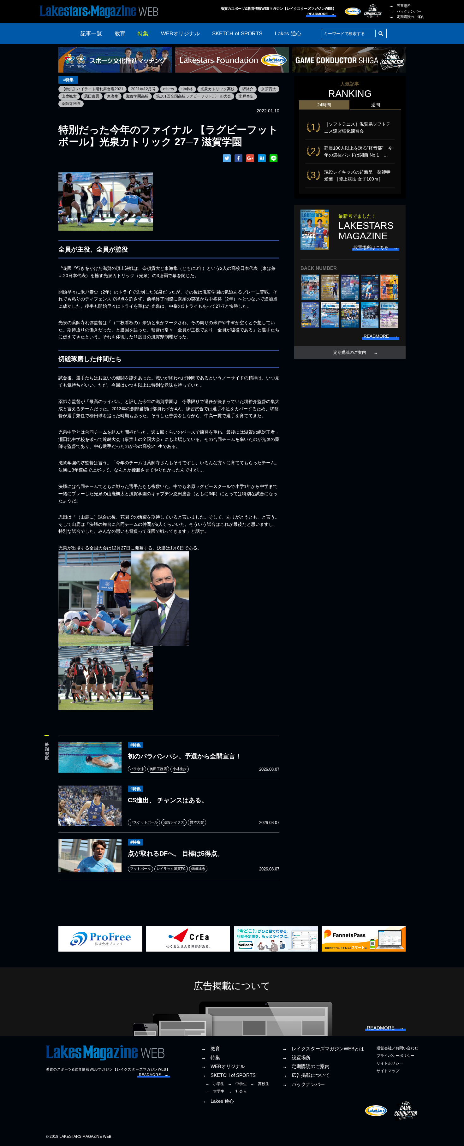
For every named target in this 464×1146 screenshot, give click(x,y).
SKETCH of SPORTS (237, 34)
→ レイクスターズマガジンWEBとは (323, 1048)
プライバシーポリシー (395, 1056)
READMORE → (321, 14)
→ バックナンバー (405, 11)
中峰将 (187, 89)
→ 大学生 (214, 1091)
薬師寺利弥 (71, 103)
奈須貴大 (268, 89)
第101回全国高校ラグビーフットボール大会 (193, 96)
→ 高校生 (259, 1084)
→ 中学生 (237, 1084)
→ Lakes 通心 (217, 1101)
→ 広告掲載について (306, 1075)
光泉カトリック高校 (217, 89)
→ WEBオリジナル (223, 1066)
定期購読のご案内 (349, 352)
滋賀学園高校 (137, 96)
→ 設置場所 (400, 6)
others (168, 89)
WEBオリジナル (180, 34)
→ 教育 (210, 1048)
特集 (143, 34)
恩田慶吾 (91, 96)
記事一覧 (91, 34)
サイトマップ (388, 1071)
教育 (120, 34)
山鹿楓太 (69, 96)
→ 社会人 (237, 1091)
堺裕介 (247, 89)
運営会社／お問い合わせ (397, 1048)
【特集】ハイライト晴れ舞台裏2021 (92, 89)
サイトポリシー (390, 1063)
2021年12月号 (143, 89)
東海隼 (112, 96)
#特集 (68, 79)
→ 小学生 (214, 1084)
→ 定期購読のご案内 (407, 17)
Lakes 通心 (288, 34)
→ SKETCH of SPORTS (228, 1075)
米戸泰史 (246, 96)
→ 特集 (210, 1057)
